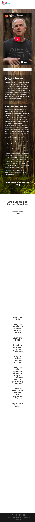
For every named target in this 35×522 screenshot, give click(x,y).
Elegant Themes (17, 517)
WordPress (17, 519)
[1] (28, 150)
